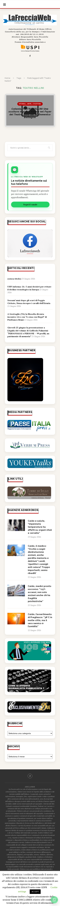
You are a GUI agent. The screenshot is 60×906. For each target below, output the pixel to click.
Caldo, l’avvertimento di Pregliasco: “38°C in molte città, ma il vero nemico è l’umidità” (40, 620)
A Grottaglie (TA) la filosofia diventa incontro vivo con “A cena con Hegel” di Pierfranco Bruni (27, 317)
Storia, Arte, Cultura (30, 104)
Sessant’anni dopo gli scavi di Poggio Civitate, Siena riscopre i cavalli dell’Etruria (28, 302)
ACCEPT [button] (35, 891)
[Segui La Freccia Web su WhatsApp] (54, 899)
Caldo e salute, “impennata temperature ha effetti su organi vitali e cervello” (40, 527)
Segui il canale (30, 204)
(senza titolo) (14, 278)
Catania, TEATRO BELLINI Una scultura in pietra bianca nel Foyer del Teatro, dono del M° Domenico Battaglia (30, 113)
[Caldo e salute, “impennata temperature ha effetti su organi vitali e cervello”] (16, 525)
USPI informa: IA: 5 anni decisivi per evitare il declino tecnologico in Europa (29, 288)
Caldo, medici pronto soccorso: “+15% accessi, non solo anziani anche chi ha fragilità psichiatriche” (39, 594)
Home (7, 78)
